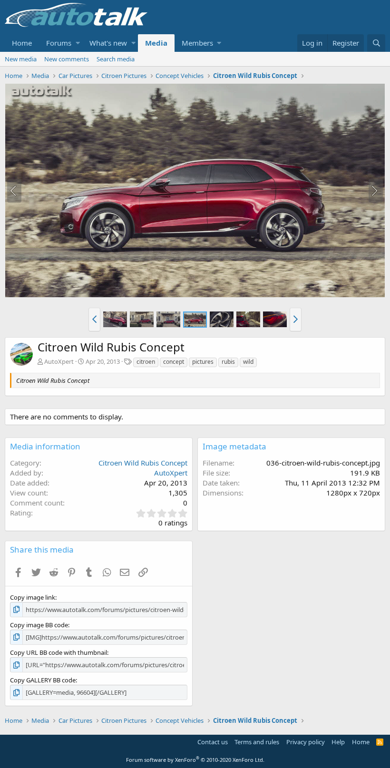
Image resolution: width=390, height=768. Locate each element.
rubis (228, 362)
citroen (145, 362)
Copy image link (32, 597)
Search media (116, 59)
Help (338, 742)
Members (197, 43)
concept (173, 362)
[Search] (376, 43)
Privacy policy (305, 742)
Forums (58, 43)
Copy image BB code (39, 625)
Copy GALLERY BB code (43, 680)
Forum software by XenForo (195, 759)
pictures (203, 362)
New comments (66, 59)
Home (22, 43)
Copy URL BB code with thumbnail (58, 652)
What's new (108, 43)
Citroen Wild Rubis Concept (142, 462)
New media (21, 59)
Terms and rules (256, 742)
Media (156, 43)
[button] (77, 43)
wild (248, 362)
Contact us (212, 742)
